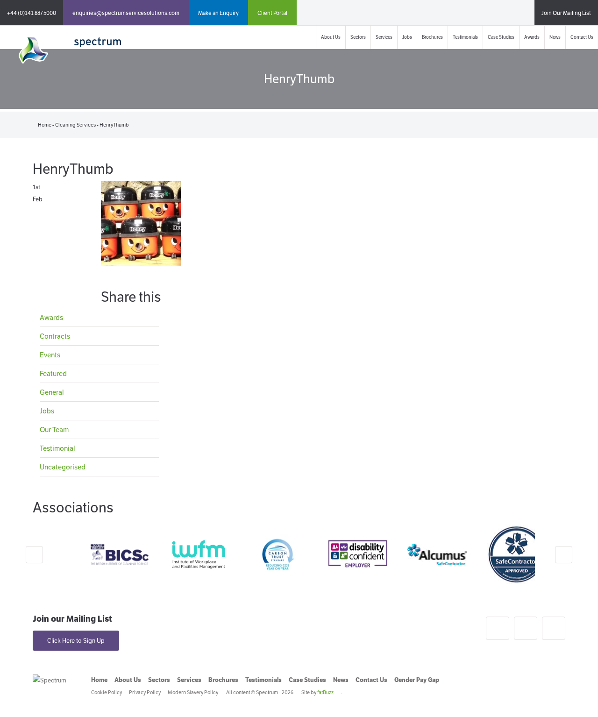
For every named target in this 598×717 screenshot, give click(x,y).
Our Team (54, 429)
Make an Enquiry (218, 12)
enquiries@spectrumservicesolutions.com (125, 12)
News (555, 37)
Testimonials (465, 37)
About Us (331, 37)
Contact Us (581, 37)
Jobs (407, 37)
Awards (532, 37)
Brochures (432, 37)
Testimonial (57, 448)
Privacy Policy (145, 692)
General (52, 392)
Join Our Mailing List (566, 12)
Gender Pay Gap (416, 680)
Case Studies (501, 37)
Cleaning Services (75, 124)
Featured (53, 373)
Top (576, 695)
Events (50, 354)
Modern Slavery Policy (193, 692)
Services (384, 37)
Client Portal (272, 12)
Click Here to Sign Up (76, 641)
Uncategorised (62, 466)
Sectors (358, 37)
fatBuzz (325, 692)
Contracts (55, 336)
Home (44, 124)
